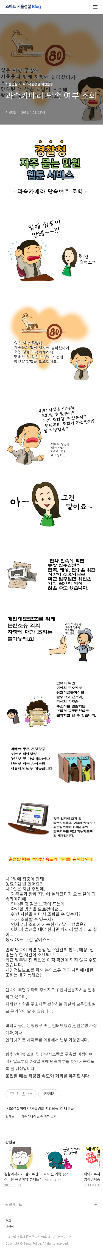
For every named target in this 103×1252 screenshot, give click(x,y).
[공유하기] (23, 1094)
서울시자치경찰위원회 (22, 1213)
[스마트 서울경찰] (23, 7)
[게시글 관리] (30, 1094)
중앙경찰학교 (16, 1240)
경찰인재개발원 (17, 1231)
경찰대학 (12, 1222)
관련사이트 (13, 1204)
